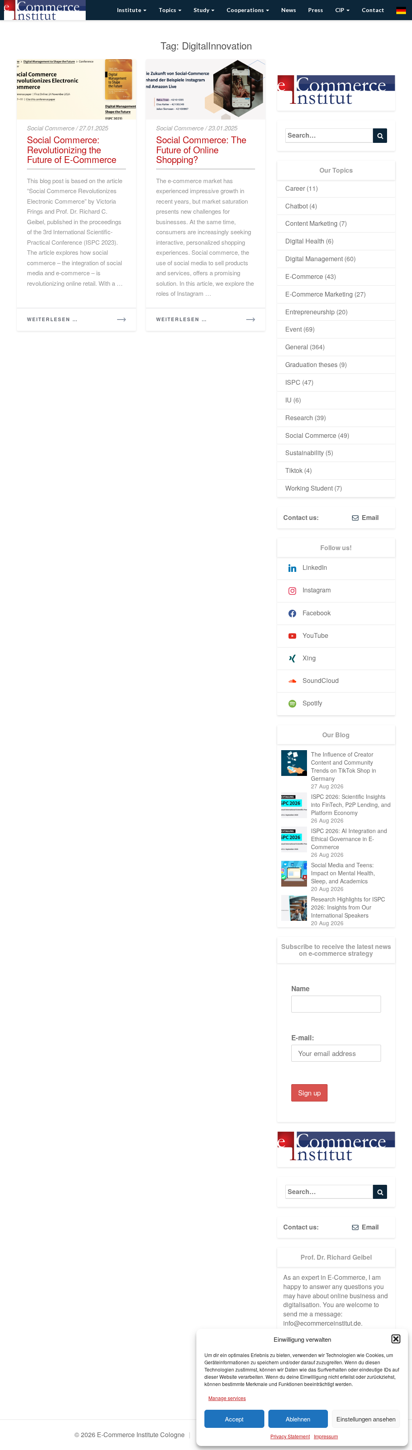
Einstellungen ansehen (366, 1419)
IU (288, 399)
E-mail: (302, 1037)
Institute (129, 9)
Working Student (309, 488)
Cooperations (246, 9)
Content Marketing (311, 223)
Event (293, 329)
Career (295, 188)
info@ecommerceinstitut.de (322, 1323)
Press (315, 9)
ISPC (293, 382)
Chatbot (296, 205)
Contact (373, 9)
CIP (340, 9)
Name (300, 988)
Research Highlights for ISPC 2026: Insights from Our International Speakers (348, 907)
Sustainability (304, 452)
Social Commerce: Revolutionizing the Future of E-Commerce (71, 149)
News (288, 9)
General (296, 346)
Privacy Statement (290, 1436)
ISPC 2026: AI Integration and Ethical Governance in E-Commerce (349, 839)
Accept (234, 1419)
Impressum (326, 1436)
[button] (396, 1339)
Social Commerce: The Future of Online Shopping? (201, 149)
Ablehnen (298, 1419)
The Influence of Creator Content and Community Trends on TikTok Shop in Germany (343, 766)
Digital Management (314, 258)
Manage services (227, 1397)
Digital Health (304, 240)
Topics (168, 9)
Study (202, 9)
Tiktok (294, 470)
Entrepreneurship (310, 311)
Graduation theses (311, 364)
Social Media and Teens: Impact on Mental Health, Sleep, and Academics (343, 873)
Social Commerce (50, 128)
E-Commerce (304, 276)
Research (299, 417)
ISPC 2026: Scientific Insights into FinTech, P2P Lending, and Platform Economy (351, 804)
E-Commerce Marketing (319, 294)
